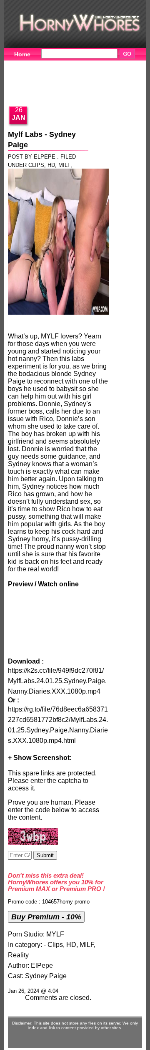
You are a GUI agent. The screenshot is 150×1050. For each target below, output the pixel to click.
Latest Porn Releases (44, 90)
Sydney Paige (46, 975)
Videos (61, 64)
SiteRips (108, 77)
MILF (64, 165)
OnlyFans (109, 90)
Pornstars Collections (45, 77)
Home (22, 54)
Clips (36, 165)
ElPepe (42, 965)
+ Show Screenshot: (40, 757)
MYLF (55, 934)
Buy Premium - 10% (46, 916)
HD (51, 165)
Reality (18, 955)
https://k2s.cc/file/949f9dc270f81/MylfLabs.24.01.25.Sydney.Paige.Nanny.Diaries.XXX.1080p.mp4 (57, 681)
